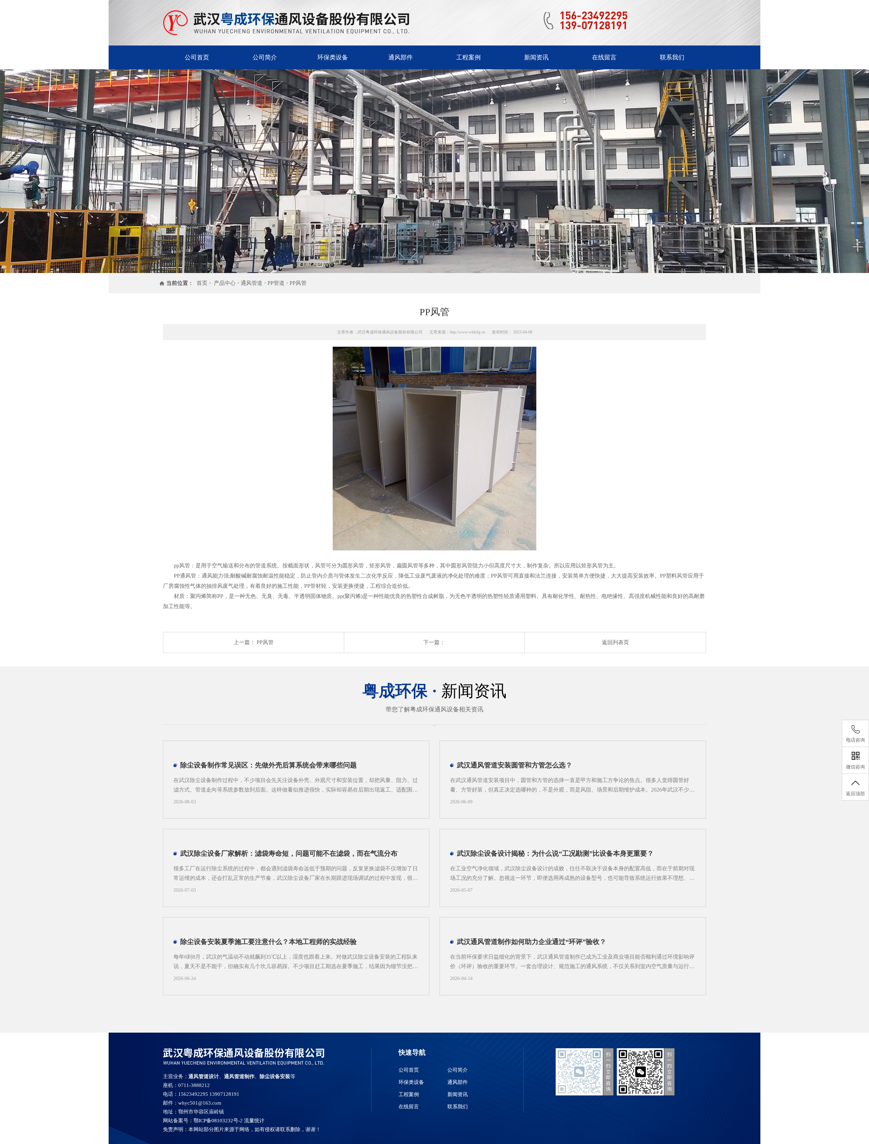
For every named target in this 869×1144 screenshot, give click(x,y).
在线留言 (604, 57)
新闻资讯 (536, 57)
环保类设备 (332, 57)
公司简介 (265, 57)
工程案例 (468, 57)
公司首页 (197, 57)
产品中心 (225, 283)
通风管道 (251, 283)
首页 (202, 283)
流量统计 (254, 1120)
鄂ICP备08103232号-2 (218, 1120)
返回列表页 (615, 642)
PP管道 (275, 283)
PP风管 (298, 283)
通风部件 (400, 57)
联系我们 (672, 57)
